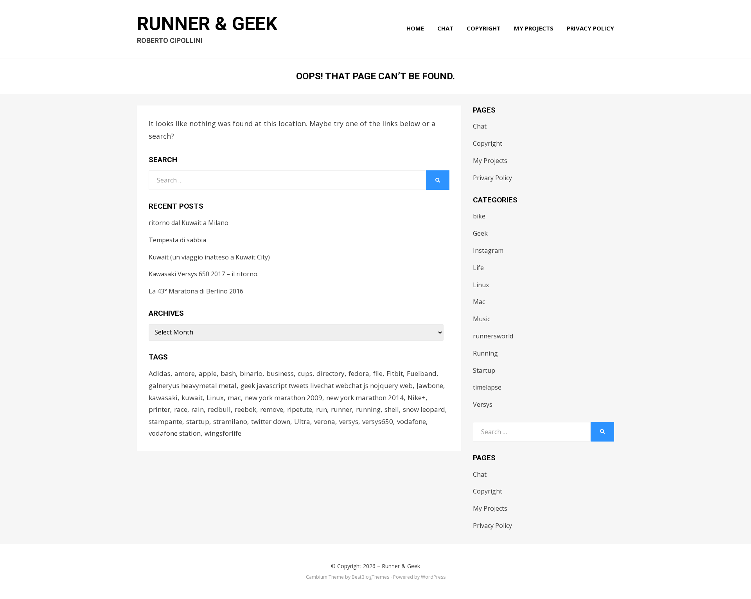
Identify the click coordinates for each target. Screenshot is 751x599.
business (280, 373)
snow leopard (424, 409)
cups (305, 373)
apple (208, 373)
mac (234, 397)
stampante (165, 421)
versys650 (377, 421)
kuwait (192, 397)
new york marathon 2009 (283, 397)
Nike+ (417, 397)
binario (251, 373)
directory (330, 373)
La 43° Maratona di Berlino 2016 (196, 291)
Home (415, 28)
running (368, 409)
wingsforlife (223, 433)
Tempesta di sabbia (177, 240)
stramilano (230, 421)
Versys (482, 404)
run (321, 409)
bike (479, 216)
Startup (484, 370)
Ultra (302, 421)
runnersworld (493, 336)
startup (197, 421)
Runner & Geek (207, 24)
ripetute (299, 409)
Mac (479, 301)
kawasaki (163, 397)
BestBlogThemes (370, 577)
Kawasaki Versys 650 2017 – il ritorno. (204, 274)
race (180, 409)
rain (197, 409)
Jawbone (430, 385)
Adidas (160, 373)
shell (391, 409)
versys (348, 421)
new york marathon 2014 (365, 397)
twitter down (270, 421)
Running (485, 353)
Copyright (484, 28)
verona (324, 421)
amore (184, 373)
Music (481, 319)
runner (341, 409)
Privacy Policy (590, 28)
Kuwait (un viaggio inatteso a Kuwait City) (209, 257)
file (378, 373)
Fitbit (394, 373)
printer (159, 409)
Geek (480, 233)
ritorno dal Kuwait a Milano (188, 222)
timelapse (487, 387)
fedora (359, 373)
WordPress (433, 577)
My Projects (533, 28)
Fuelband (422, 373)
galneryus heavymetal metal (193, 385)
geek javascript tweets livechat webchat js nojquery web (327, 385)
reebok (245, 409)
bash (228, 373)
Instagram (488, 250)
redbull (219, 409)
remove (271, 409)
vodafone (411, 421)
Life (478, 267)
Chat (445, 28)
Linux (215, 397)
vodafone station (175, 433)
